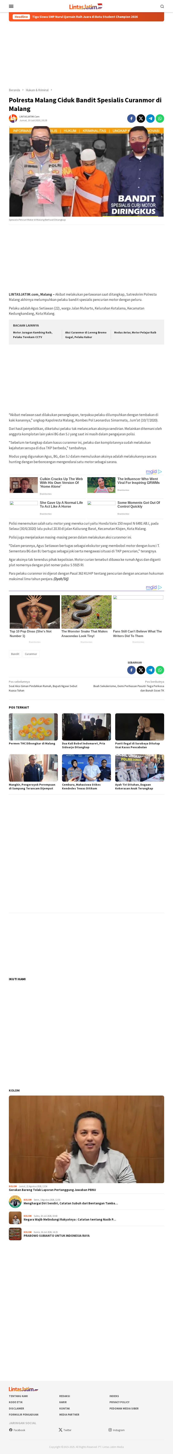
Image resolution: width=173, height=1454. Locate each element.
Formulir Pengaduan (23, 1414)
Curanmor (31, 654)
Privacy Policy (119, 1402)
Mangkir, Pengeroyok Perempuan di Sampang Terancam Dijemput (32, 786)
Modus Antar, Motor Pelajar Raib (135, 332)
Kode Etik (16, 1402)
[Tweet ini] (141, 118)
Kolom (14, 1090)
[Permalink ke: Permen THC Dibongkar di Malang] (33, 727)
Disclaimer (16, 1408)
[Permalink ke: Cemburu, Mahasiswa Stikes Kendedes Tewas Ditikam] (86, 768)
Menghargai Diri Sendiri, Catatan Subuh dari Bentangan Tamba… (71, 1203)
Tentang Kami (18, 1396)
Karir (63, 1402)
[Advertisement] (86, 54)
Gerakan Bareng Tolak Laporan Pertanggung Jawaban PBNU (52, 1190)
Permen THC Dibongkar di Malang (32, 743)
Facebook (19, 1430)
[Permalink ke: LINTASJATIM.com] (13, 118)
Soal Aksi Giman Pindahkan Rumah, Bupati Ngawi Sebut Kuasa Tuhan (43, 686)
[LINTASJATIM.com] (86, 6)
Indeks (114, 1396)
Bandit (15, 654)
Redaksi (64, 1396)
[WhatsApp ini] (160, 118)
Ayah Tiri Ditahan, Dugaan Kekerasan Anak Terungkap (134, 786)
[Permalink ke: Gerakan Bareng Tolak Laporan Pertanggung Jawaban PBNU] (86, 1139)
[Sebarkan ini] (131, 118)
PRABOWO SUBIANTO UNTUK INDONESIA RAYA (57, 1236)
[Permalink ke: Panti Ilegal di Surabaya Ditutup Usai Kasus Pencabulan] (139, 727)
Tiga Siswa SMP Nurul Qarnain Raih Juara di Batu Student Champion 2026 (63, 17)
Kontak (64, 1408)
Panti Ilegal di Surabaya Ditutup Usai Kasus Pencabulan (137, 745)
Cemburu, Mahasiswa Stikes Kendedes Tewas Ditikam (81, 786)
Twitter (67, 1430)
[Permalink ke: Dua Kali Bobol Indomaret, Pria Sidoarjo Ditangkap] (86, 727)
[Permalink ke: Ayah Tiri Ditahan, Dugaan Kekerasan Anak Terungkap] (139, 768)
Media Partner (69, 1414)
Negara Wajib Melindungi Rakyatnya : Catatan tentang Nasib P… (70, 1219)
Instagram (119, 1430)
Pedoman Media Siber (124, 1408)
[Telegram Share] (150, 118)
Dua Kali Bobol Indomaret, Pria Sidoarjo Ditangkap (83, 745)
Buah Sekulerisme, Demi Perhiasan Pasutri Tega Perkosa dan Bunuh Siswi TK (128, 686)
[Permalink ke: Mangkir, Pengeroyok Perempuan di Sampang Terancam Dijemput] (33, 768)
